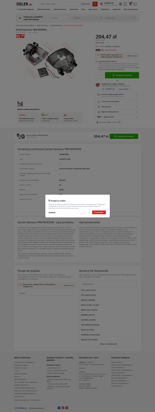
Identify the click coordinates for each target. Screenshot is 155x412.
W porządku (99, 212)
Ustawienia (52, 212)
